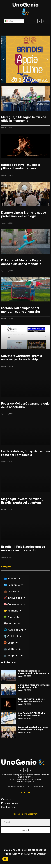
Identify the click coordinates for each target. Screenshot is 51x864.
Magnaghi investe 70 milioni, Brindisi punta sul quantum (22, 500)
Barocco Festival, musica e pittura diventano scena (31, 700)
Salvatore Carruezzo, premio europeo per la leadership (21, 357)
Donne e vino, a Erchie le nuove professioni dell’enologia (33, 728)
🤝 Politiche (11, 610)
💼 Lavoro (10, 591)
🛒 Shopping (11, 655)
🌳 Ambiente (12, 617)
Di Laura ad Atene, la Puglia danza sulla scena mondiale (21, 262)
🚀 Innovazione (13, 597)
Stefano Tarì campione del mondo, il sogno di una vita (20, 309)
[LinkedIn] (44, 21)
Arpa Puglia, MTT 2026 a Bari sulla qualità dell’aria (32, 714)
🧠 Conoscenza (13, 604)
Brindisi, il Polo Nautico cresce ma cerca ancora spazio (23, 548)
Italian (10, 21)
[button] (3, 59)
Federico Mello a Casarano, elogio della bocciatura (25, 405)
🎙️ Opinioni (11, 636)
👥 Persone (10, 578)
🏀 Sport (9, 642)
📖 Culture (10, 623)
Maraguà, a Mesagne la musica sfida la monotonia (34, 686)
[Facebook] (35, 21)
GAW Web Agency (35, 853)
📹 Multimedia (12, 649)
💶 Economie (12, 584)
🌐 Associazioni (13, 629)
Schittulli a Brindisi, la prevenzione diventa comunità (33, 672)
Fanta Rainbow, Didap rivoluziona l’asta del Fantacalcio (25, 453)
